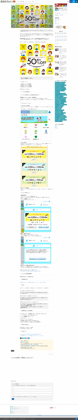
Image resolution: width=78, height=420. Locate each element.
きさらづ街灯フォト (59, 121)
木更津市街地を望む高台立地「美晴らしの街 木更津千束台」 (30, 344)
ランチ (56, 22)
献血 (61, 107)
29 (55, 41)
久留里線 (63, 115)
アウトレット (57, 20)
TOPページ (45, 30)
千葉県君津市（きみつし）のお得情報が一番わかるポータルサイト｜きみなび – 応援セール (33, 282)
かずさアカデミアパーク (59, 114)
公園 (57, 96)
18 (60, 38)
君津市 (13, 350)
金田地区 (58, 92)
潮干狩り (57, 118)
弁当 (61, 119)
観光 (55, 21)
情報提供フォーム (13, 406)
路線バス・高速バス (58, 19)
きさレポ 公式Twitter (25, 342)
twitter (56, 126)
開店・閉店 (22, 1)
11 (60, 36)
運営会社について (13, 412)
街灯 (65, 119)
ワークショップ (63, 101)
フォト (26, 1)
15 (55, 38)
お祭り (57, 119)
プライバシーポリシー (28, 418)
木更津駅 (62, 83)
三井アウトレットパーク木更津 (60, 93)
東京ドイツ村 (57, 23)
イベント (29, 1)
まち (33, 1)
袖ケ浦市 (63, 82)
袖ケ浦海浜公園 (58, 108)
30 (57, 41)
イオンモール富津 (59, 117)
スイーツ (58, 90)
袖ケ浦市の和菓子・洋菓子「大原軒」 (27, 347)
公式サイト (42, 287)
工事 (65, 97)
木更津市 (58, 82)
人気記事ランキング (59, 97)
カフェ (61, 96)
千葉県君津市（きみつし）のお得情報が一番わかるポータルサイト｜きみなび (32, 335)
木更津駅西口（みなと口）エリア (61, 85)
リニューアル (63, 100)
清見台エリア (58, 115)
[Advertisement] (32, 369)
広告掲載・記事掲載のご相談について (15, 408)
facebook (56, 125)
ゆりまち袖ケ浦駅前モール (60, 110)
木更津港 (57, 101)
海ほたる (65, 117)
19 (62, 38)
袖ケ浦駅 (57, 100)
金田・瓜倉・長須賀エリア (60, 86)
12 (62, 36)
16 (57, 38)
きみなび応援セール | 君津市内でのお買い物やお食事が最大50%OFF (31, 271)
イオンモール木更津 (59, 94)
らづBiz (57, 103)
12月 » (58, 43)
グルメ (18, 1)
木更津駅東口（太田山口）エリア (61, 89)
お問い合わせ (12, 411)
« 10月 (56, 43)
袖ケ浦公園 (63, 118)
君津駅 (57, 111)
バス (61, 111)
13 (64, 36)
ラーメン (62, 103)
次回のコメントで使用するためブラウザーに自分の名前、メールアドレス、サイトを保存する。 (25, 396)
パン (57, 107)
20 (64, 38)
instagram (56, 127)
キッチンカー (58, 104)
